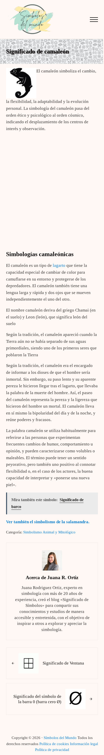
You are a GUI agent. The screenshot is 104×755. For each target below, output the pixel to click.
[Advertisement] (52, 188)
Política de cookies (54, 744)
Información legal (84, 744)
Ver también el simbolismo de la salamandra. (47, 521)
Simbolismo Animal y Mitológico (49, 532)
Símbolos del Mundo (60, 738)
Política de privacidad (52, 750)
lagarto (59, 265)
